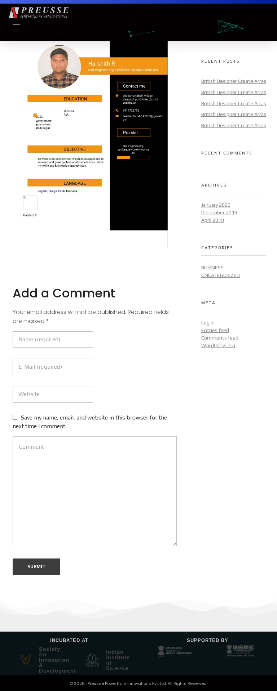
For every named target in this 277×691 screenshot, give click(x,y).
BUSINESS (212, 267)
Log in (208, 323)
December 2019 (219, 212)
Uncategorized (220, 275)
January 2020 (215, 205)
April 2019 (212, 220)
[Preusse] (73, 12)
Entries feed (215, 330)
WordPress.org (218, 345)
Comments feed (219, 338)
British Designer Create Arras (233, 81)
